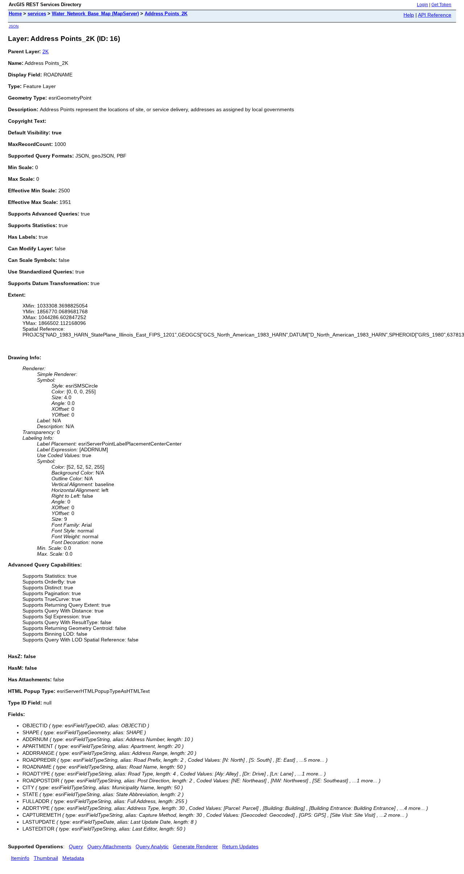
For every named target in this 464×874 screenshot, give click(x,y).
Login (422, 5)
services (37, 13)
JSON (13, 26)
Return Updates (240, 846)
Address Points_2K (166, 13)
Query (76, 846)
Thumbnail (46, 858)
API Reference (434, 15)
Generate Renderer (195, 846)
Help (408, 15)
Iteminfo (20, 858)
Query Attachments (109, 846)
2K (45, 51)
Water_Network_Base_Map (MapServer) (95, 13)
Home (15, 13)
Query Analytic (152, 846)
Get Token (441, 5)
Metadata (73, 858)
